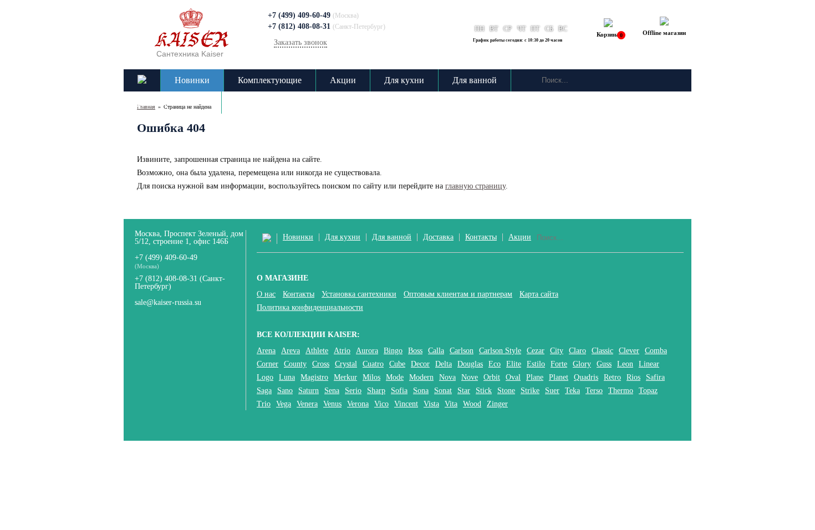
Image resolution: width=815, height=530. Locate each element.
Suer (552, 391)
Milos (371, 377)
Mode (395, 377)
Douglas (470, 364)
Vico (381, 404)
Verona (358, 404)
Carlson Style (500, 351)
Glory (582, 364)
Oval (513, 377)
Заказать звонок (300, 42)
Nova (447, 377)
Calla (436, 351)
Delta (443, 364)
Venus (332, 404)
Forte (559, 364)
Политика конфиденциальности (310, 308)
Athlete (316, 351)
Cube (397, 364)
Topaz (648, 391)
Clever (629, 351)
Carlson (461, 351)
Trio (264, 404)
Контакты (254, 102)
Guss (604, 364)
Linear (649, 364)
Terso (594, 391)
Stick (484, 391)
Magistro (314, 377)
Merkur (345, 377)
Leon (625, 364)
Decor (420, 364)
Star (463, 391)
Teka (572, 391)
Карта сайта (538, 294)
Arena (266, 351)
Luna (287, 377)
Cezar (535, 351)
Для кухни (404, 80)
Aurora (367, 351)
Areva (290, 351)
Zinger (497, 404)
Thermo (620, 391)
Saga (264, 391)
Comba (656, 351)
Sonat (443, 391)
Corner (267, 364)
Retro (612, 377)
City (556, 351)
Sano (285, 391)
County (295, 364)
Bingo (393, 351)
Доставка (438, 237)
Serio (353, 391)
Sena (331, 391)
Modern (421, 377)
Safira (655, 377)
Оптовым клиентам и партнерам (458, 294)
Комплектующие (270, 80)
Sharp (376, 391)
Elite (513, 364)
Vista (431, 404)
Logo (265, 377)
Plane (534, 377)
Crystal (346, 364)
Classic (602, 351)
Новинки (192, 80)
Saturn (308, 391)
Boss (415, 351)
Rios (633, 377)
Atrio (342, 351)
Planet (558, 377)
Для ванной (474, 80)
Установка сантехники (359, 294)
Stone (506, 391)
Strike (530, 391)
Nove (469, 377)
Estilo (536, 364)
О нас (266, 294)
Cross (320, 364)
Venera (307, 404)
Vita (451, 404)
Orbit (491, 377)
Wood (472, 404)
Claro (577, 351)
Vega (283, 404)
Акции (343, 80)
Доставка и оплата (172, 102)
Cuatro (373, 364)
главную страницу (475, 186)
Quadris (586, 377)
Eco (494, 364)
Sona (421, 391)
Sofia (399, 391)
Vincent (406, 404)
